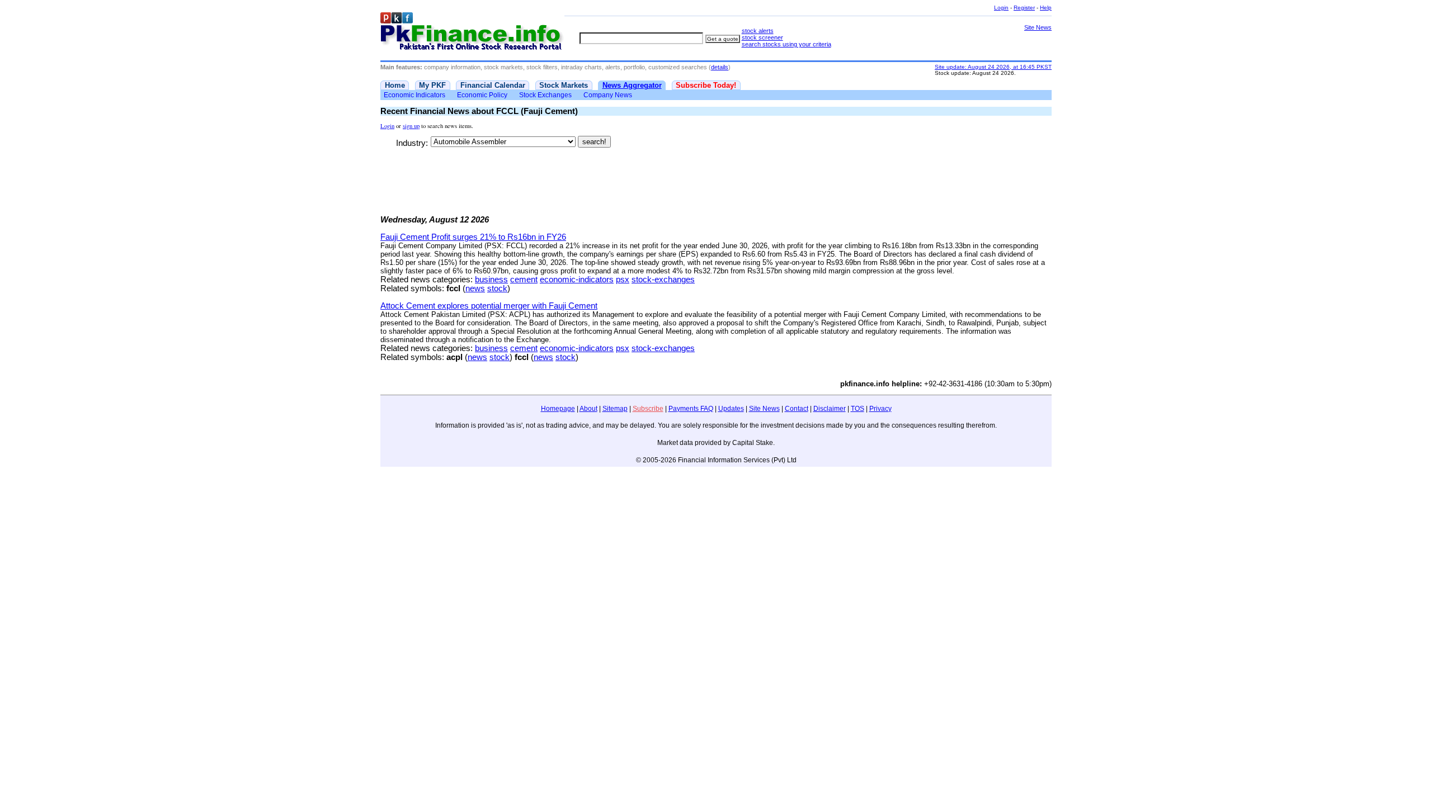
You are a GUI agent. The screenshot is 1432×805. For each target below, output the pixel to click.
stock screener (762, 37)
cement (524, 279)
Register (1024, 7)
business (491, 279)
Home (395, 85)
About (588, 409)
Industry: (412, 143)
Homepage (558, 409)
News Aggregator (632, 85)
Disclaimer (829, 409)
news (475, 288)
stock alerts (758, 30)
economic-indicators (577, 279)
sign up (411, 126)
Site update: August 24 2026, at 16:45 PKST (993, 67)
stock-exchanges (663, 279)
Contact (796, 409)
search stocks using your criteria (786, 44)
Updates (731, 409)
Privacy (880, 409)
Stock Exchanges (545, 95)
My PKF (432, 85)
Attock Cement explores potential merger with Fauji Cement (488, 305)
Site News (1038, 27)
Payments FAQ (690, 409)
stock (497, 288)
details (719, 67)
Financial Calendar (492, 85)
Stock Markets (563, 85)
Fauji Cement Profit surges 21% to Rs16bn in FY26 (473, 237)
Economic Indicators (414, 95)
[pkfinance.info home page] (472, 31)
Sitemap (615, 409)
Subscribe (648, 409)
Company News (607, 95)
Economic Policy (482, 95)
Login (1001, 7)
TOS (857, 409)
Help (1046, 7)
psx (622, 279)
